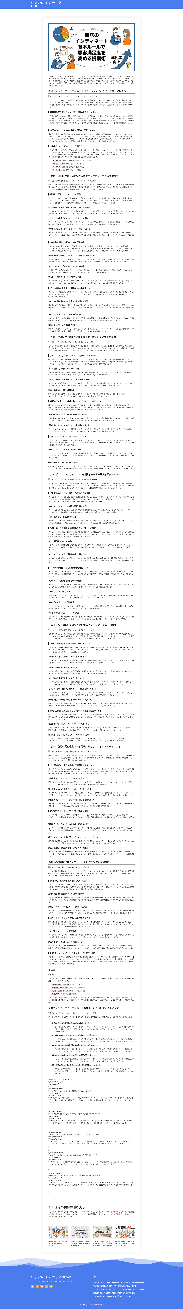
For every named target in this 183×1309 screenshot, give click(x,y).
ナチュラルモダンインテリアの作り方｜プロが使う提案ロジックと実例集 (102, 1243)
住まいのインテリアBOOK (46, 4)
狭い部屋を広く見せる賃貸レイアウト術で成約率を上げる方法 (124, 1243)
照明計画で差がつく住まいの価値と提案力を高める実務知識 (80, 1243)
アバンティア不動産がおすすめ (117, 1214)
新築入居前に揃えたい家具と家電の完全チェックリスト (57, 1243)
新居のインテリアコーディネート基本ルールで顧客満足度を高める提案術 (118, 1282)
